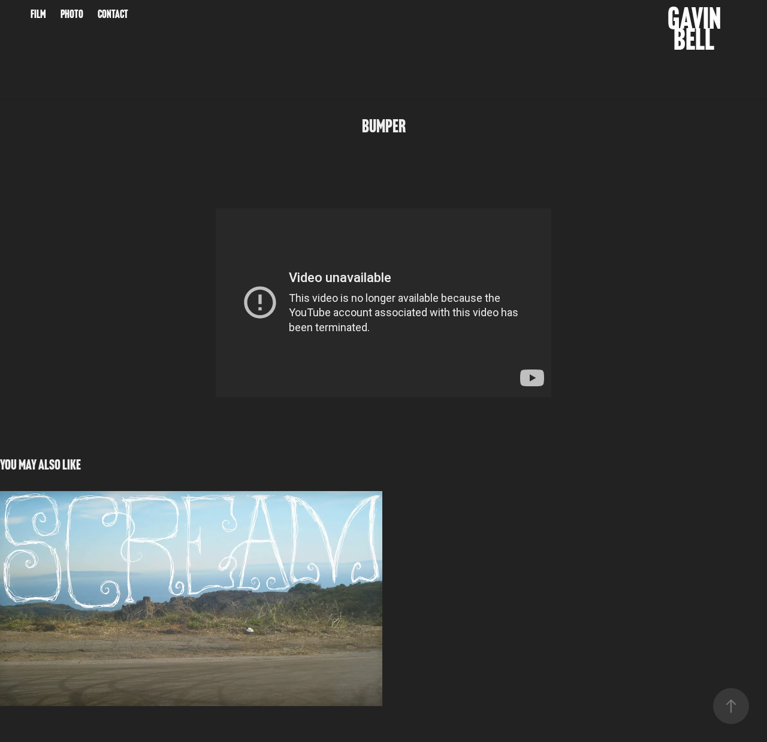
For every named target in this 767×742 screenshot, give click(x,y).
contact (113, 14)
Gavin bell (696, 29)
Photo (72, 14)
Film (38, 14)
